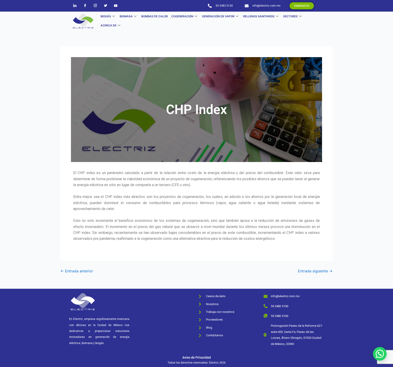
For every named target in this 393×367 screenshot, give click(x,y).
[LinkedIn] (74, 5)
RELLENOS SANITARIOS (259, 16)
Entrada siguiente (315, 271)
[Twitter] (105, 5)
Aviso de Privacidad (196, 357)
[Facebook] (85, 5)
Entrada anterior (76, 271)
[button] (380, 354)
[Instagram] (95, 5)
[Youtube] (115, 5)
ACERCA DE (108, 25)
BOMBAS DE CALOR (154, 16)
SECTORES (290, 16)
